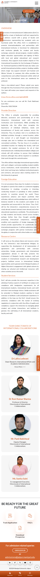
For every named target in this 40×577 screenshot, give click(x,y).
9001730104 (13, 106)
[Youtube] (25, 563)
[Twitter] (20, 563)
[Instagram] (30, 563)
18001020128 (20, 550)
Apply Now (29, 11)
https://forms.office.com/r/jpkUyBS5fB (14, 97)
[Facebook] (15, 563)
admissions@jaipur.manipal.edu (20, 557)
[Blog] (10, 563)
